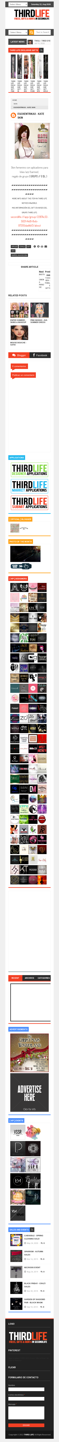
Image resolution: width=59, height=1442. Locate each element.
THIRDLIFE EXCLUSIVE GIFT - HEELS (45, 86)
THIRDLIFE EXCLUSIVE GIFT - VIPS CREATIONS (39, 88)
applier (14, 247)
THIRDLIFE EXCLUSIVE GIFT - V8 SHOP (19, 87)
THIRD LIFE (29, 1435)
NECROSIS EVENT (32, 1267)
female (22, 247)
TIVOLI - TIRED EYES (42, 40)
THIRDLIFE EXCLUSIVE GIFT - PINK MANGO (13, 88)
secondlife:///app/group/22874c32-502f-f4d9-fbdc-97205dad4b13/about (29, 221)
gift (28, 247)
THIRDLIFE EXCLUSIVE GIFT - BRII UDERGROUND (26, 89)
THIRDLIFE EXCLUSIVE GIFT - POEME (32, 87)
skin (15, 104)
